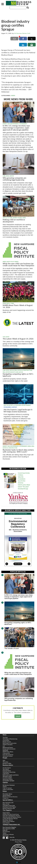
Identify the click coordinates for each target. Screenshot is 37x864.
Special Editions (7, 795)
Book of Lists (6, 804)
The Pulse (5, 737)
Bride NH (5, 830)
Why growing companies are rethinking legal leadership (14, 179)
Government (23, 123)
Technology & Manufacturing (10, 739)
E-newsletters (21, 479)
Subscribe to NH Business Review (11, 815)
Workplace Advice (7, 776)
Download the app (23, 488)
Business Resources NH (9, 808)
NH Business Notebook (9, 785)
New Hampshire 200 (8, 802)
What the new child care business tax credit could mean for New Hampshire (18, 265)
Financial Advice (7, 770)
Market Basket (17, 217)
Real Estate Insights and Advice (13, 372)
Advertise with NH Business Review (12, 817)
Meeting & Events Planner (9, 807)
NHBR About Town (8, 303)
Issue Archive (21, 481)
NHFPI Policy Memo (12, 261)
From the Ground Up (8, 754)
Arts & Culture (7, 217)
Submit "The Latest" (23, 487)
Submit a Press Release (8, 821)
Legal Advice (10, 176)
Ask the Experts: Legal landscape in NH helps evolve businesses (18, 411)
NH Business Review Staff (22, 33)
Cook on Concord (7, 788)
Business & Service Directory (10, 796)
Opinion (5, 786)
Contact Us (5, 798)
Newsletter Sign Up (8, 820)
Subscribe (20, 477)
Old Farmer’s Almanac (8, 834)
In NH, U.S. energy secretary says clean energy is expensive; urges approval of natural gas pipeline (16, 128)
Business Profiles (7, 763)
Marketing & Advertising (9, 772)
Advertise (20, 483)
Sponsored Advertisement (22, 405)
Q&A (4, 760)
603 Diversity (6, 831)
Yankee (4, 833)
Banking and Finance (8, 747)
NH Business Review (18, 3)
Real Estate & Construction (23, 370)
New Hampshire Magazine (9, 827)
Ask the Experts (9, 405)
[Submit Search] (27, 7)
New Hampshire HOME (9, 828)
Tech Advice (6, 769)
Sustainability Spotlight (8, 780)
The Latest (6, 336)
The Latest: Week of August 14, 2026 (18, 339)
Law (4, 176)
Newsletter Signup (7, 794)
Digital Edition (6, 813)
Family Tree (6, 836)
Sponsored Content (8, 756)
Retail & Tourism (7, 741)
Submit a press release (24, 485)
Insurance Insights (7, 778)
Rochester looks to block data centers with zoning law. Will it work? (18, 451)
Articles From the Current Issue (11, 814)
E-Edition (20, 475)
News (13, 95)
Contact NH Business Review (10, 818)
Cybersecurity (6, 753)
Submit (18, 716)
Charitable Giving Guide (9, 805)
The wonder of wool (11, 648)
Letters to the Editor (8, 789)
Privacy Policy (18, 842)
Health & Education (7, 744)
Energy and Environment (10, 123)
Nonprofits (5, 750)
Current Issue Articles (24, 473)
